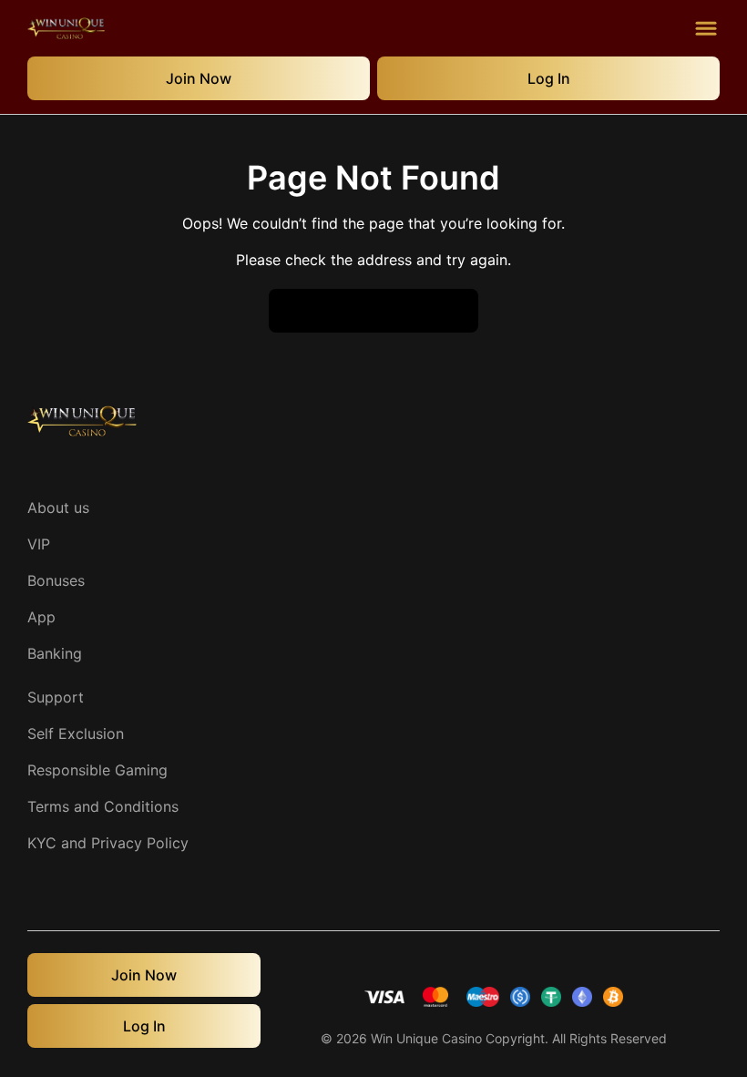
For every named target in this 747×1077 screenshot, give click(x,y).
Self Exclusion (75, 733)
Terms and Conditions (103, 806)
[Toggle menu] (706, 28)
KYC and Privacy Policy (108, 843)
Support (55, 697)
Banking (54, 653)
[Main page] (66, 28)
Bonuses (56, 580)
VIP (38, 544)
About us (58, 507)
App (41, 617)
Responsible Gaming (97, 770)
